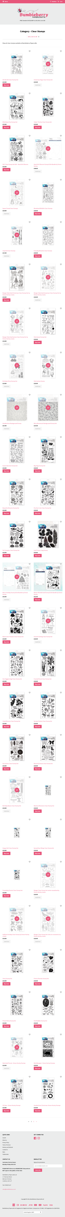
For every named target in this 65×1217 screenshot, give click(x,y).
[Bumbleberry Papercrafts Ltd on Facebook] (35, 1138)
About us (5, 1140)
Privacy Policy (6, 1142)
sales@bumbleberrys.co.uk (9, 1189)
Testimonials (5, 1154)
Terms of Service (7, 1145)
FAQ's (4, 1152)
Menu (6, 1)
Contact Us (5, 1149)
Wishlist (54, 1)
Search (4, 1138)
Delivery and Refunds (8, 1147)
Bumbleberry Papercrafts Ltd (37, 1199)
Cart (61, 1)
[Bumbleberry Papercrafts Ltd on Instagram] (38, 1138)
